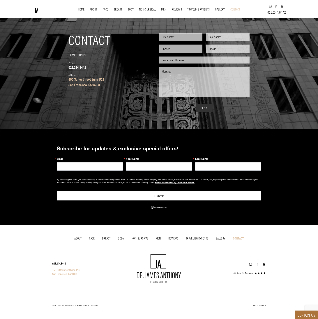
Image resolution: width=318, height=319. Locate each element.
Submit (159, 196)
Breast (118, 9)
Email (60, 158)
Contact (235, 9)
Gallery (220, 9)
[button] (270, 6)
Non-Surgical (147, 9)
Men (163, 9)
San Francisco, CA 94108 (84, 84)
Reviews (177, 9)
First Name (132, 158)
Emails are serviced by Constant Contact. (175, 182)
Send (204, 108)
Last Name (201, 158)
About (93, 9)
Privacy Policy (259, 305)
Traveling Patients (198, 9)
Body (131, 9)
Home (81, 9)
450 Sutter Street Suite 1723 (86, 79)
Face (105, 9)
